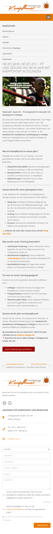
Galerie (5, 37)
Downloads (7, 59)
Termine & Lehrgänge (11, 48)
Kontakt (5, 42)
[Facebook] (4, 403)
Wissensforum (8, 31)
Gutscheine (7, 53)
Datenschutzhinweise (15, 509)
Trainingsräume (14, 258)
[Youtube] (10, 403)
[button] (48, 17)
